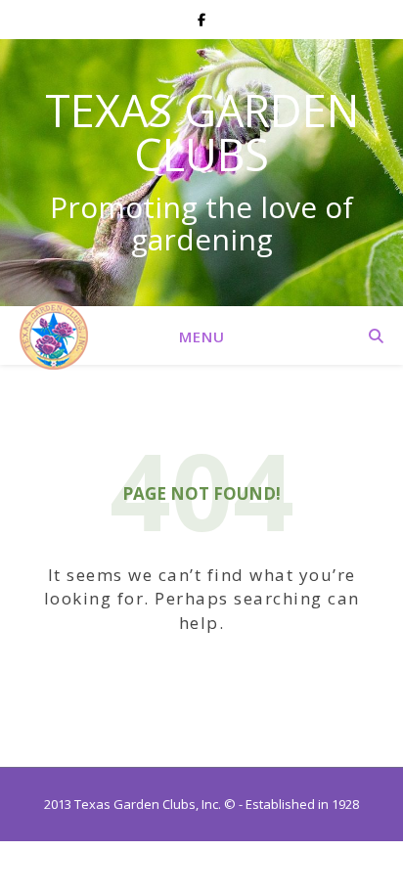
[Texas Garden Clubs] (54, 335)
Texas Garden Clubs (202, 132)
